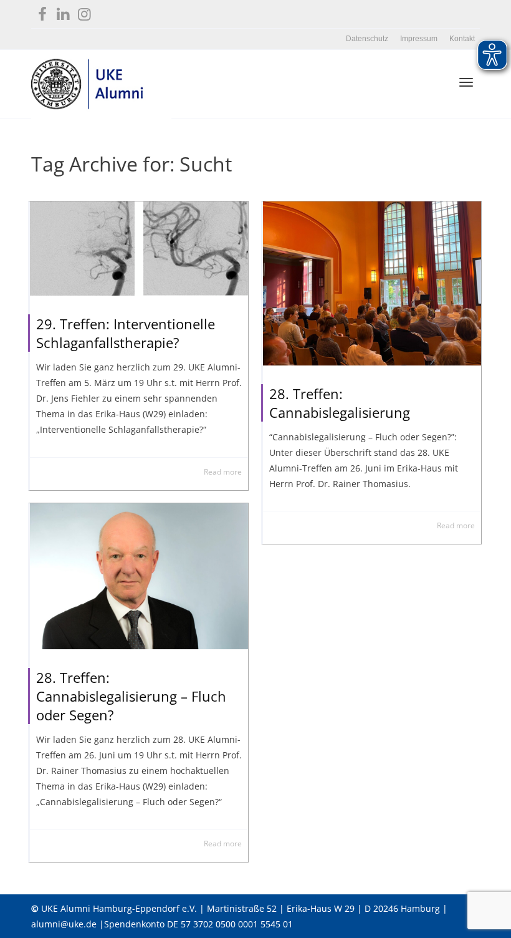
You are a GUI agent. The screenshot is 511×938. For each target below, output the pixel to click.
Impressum (418, 38)
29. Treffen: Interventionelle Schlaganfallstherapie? (125, 333)
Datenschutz (367, 38)
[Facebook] (42, 11)
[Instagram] (84, 11)
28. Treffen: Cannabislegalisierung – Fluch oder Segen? (131, 696)
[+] (139, 248)
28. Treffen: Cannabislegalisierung (339, 403)
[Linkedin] (63, 11)
